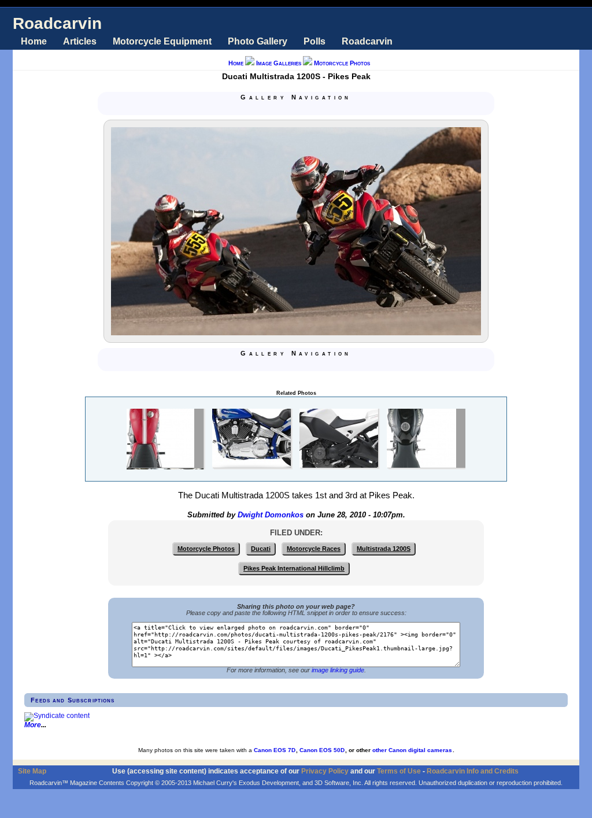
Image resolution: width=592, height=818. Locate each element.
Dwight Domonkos (271, 515)
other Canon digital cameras (412, 750)
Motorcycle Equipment (162, 41)
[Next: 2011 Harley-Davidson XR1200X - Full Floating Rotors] (309, 109)
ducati (261, 548)
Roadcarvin (57, 23)
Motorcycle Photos (342, 63)
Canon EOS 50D (322, 750)
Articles (80, 41)
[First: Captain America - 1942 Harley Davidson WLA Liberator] (268, 109)
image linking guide (338, 670)
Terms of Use (399, 771)
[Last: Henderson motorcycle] (323, 109)
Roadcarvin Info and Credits (473, 771)
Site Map (32, 771)
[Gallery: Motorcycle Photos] (296, 109)
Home (34, 41)
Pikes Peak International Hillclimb (294, 568)
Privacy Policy (325, 771)
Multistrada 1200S (383, 548)
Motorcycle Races (314, 548)
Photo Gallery (257, 41)
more (32, 725)
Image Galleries (278, 63)
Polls (314, 41)
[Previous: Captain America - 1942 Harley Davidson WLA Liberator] (282, 109)
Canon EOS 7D (274, 750)
